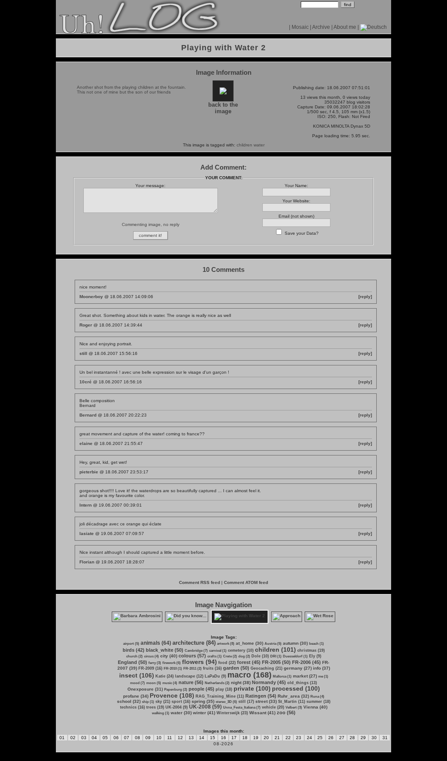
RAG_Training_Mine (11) (220, 696)
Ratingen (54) (260, 695)
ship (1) (148, 702)
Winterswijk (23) (232, 713)
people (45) (201, 689)
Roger (85, 325)
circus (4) (151, 656)
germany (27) (298, 668)
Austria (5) (273, 644)
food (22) (227, 662)
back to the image (223, 108)
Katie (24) (164, 676)
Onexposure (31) (145, 689)
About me (345, 27)
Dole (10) (260, 656)
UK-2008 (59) (205, 707)
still (83, 353)
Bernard (87, 415)
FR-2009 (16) (150, 668)
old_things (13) (302, 683)
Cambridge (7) (196, 651)
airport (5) (131, 644)
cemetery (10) (241, 650)
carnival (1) (218, 651)
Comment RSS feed (199, 582)
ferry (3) (154, 663)
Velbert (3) (293, 707)
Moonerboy (91, 296)
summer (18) (318, 701)
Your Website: (296, 200)
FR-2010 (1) (173, 669)
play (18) (224, 689)
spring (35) (203, 701)
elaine (86, 443)
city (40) (168, 655)
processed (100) (296, 688)
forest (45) (249, 662)
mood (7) (137, 683)
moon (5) (153, 683)
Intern (85, 505)
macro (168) (249, 675)
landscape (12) (189, 676)
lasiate (86, 533)
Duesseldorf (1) (295, 656)
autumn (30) (295, 643)
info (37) (321, 668)
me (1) (323, 676)
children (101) (275, 649)
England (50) (132, 662)
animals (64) (156, 643)
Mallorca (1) (282, 676)
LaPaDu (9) (215, 676)
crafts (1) (214, 656)
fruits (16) (212, 668)
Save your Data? (302, 233)
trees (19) (155, 707)
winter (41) (204, 712)
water (259, 144)
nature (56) (191, 682)
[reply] (365, 296)
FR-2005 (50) (276, 662)
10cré (85, 381)
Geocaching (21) (266, 668)
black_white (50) (164, 650)
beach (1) (316, 644)
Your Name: (296, 185)
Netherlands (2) (217, 683)
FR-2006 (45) (306, 662)
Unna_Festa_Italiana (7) (242, 707)
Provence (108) (172, 695)
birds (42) (133, 650)
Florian (86, 561)
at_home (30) (249, 643)
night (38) (241, 682)
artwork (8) (225, 644)
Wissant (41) (262, 712)
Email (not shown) (296, 216)
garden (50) (236, 668)
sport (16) (181, 701)
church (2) (134, 656)
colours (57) (192, 655)
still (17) (246, 701)
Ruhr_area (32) (293, 696)
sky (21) (162, 701)
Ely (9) (315, 656)
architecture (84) (194, 642)
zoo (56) (286, 712)
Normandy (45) (269, 682)
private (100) (252, 688)
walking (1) (160, 713)
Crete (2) (230, 656)
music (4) (169, 683)
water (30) (181, 712)
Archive (321, 27)
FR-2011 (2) (192, 669)
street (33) (266, 701)
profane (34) (135, 696)
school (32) (129, 701)
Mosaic (300, 27)
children (244, 144)
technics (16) (132, 707)
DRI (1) (276, 656)
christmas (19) (311, 650)
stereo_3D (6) (226, 702)
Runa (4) (317, 696)
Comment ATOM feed (246, 582)
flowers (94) (199, 661)
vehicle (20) (273, 707)
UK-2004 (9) (176, 707)
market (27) (305, 676)
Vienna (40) (315, 707)
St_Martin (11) (291, 701)
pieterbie (88, 471)
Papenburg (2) (175, 690)
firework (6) (171, 663)
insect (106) (136, 675)
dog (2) (244, 656)
